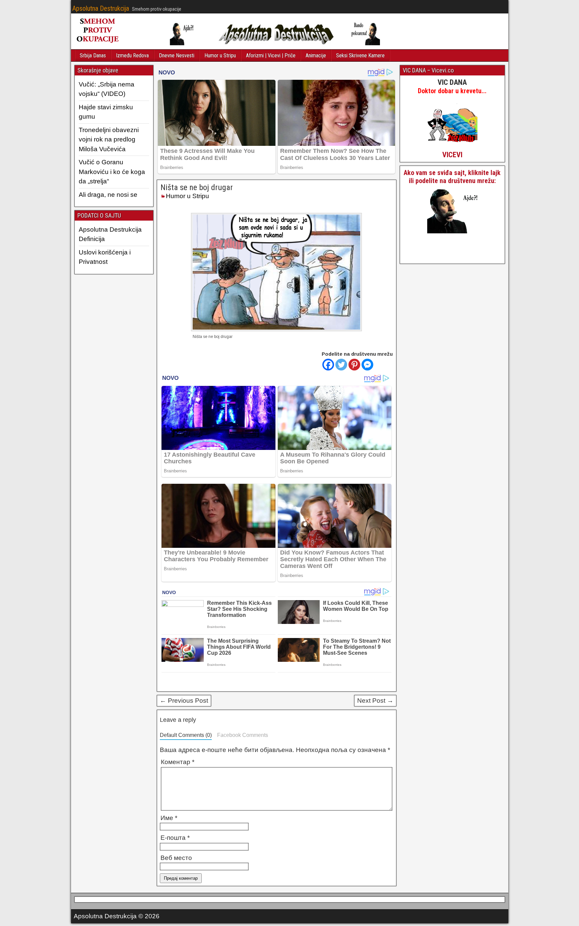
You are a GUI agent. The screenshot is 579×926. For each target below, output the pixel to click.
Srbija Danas (93, 55)
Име (168, 817)
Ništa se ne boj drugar (196, 187)
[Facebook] (328, 364)
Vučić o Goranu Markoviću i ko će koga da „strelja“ (112, 172)
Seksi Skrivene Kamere (360, 55)
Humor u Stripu (220, 55)
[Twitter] (341, 364)
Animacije (316, 55)
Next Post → (375, 700)
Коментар (177, 761)
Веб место (176, 857)
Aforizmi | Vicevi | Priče (271, 55)
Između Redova (132, 55)
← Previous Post (184, 700)
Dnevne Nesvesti (176, 55)
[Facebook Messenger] (367, 364)
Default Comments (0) (186, 735)
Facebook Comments (242, 735)
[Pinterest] (354, 364)
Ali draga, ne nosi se (108, 194)
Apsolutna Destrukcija (100, 8)
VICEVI (452, 155)
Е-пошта (175, 837)
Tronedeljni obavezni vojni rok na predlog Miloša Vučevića (109, 139)
